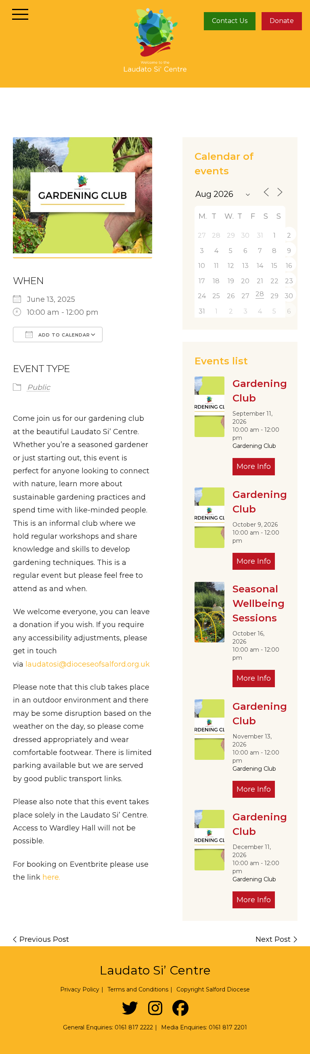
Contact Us (229, 21)
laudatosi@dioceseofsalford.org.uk (87, 664)
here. (51, 877)
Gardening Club (254, 446)
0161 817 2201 (228, 1027)
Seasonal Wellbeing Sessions (258, 603)
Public (38, 387)
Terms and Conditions (137, 989)
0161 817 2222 (134, 1027)
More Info (254, 466)
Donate (282, 21)
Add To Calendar (63, 335)
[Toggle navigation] (20, 14)
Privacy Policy (79, 989)
